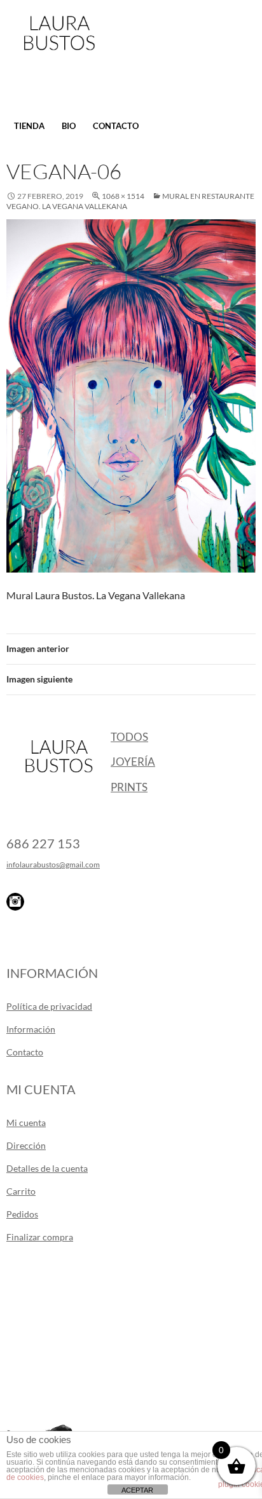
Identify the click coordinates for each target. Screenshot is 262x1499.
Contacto (116, 126)
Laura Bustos (59, 55)
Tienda (29, 126)
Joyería (133, 761)
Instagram (15, 902)
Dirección (26, 1145)
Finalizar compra (39, 1236)
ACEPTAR (137, 1490)
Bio (69, 126)
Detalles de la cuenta (47, 1168)
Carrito (21, 1191)
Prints (129, 787)
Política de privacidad (49, 1006)
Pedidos (22, 1214)
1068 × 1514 (123, 196)
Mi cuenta (26, 1122)
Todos (129, 736)
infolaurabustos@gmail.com (53, 864)
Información (30, 1029)
